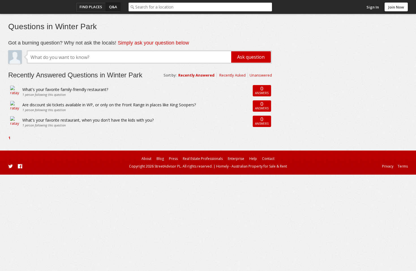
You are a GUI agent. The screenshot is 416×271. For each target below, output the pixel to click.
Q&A (113, 6)
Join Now (396, 7)
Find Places (91, 6)
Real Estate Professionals (203, 158)
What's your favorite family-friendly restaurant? (65, 89)
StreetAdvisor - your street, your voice (30, 7)
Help (253, 158)
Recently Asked (232, 75)
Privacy (387, 166)
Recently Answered (196, 75)
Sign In (372, 7)
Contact (268, 158)
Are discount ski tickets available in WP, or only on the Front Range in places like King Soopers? (109, 104)
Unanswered (261, 75)
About (146, 158)
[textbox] (203, 7)
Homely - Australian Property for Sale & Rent (251, 166)
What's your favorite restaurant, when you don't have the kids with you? (88, 120)
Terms (403, 166)
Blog (160, 158)
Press (173, 158)
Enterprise (236, 158)
